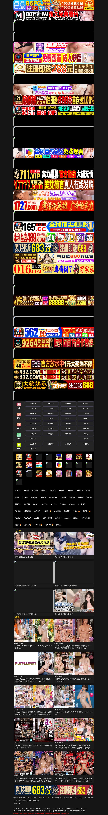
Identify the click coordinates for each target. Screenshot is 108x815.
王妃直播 (27, 504)
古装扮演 (33, 424)
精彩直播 (72, 497)
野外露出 (86, 418)
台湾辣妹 (33, 413)
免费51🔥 (76, 511)
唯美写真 (68, 434)
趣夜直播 (54, 504)
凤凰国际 (43, 497)
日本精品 (50, 408)
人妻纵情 (68, 444)
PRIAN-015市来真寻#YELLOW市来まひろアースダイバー (33, 646)
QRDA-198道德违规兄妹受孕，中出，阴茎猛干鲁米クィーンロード (34, 746)
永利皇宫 (37, 511)
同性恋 (86, 439)
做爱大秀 (67, 518)
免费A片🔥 (28, 525)
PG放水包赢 (53, 497)
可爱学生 (68, 424)
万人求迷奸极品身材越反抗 (26, 614)
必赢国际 (34, 497)
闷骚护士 (86, 429)
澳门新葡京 (81, 504)
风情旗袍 (33, 429)
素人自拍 (86, 408)
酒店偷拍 (89, 497)
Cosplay (68, 408)
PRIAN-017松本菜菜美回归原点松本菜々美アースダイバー (73, 680)
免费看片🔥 (47, 511)
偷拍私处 (45, 504)
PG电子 (61, 490)
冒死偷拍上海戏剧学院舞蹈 (66, 585)
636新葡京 (57, 511)
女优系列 (50, 424)
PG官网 (26, 490)
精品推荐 (33, 403)
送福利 (88, 490)
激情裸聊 (67, 511)
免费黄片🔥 (49, 525)
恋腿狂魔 (86, 424)
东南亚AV (86, 413)
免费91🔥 (18, 525)
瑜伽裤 (68, 429)
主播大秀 (18, 504)
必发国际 (72, 504)
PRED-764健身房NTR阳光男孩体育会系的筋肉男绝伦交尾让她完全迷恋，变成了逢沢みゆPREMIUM (33, 780)
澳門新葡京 (27, 511)
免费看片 (58, 518)
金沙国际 (37, 518)
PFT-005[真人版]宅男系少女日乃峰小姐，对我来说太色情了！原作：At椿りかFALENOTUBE (33, 713)
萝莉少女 (86, 403)
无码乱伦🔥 (87, 511)
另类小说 (33, 449)
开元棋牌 (35, 490)
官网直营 (44, 490)
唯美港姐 (68, 413)
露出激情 (50, 434)
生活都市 (33, 444)
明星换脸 (50, 429)
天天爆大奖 (27, 518)
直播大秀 (76, 518)
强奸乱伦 (50, 403)
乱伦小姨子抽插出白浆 (64, 614)
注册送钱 (70, 490)
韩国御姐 (50, 413)
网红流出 (68, 418)
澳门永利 (53, 490)
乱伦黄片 (36, 504)
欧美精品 (68, 403)
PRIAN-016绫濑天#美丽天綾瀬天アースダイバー (74, 713)
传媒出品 (33, 439)
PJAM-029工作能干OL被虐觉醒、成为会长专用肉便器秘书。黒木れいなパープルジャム (34, 680)
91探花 (51, 418)
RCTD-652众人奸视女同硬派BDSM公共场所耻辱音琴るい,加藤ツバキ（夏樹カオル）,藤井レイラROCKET (73, 780)
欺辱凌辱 (33, 418)
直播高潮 (63, 497)
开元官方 (18, 518)
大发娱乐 (18, 511)
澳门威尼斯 (86, 518)
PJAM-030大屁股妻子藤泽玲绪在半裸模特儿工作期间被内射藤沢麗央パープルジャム (73, 646)
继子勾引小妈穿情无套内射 (26, 585)
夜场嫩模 (63, 504)
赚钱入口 (59, 525)
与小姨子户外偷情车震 (64, 557)
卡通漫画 (33, 434)
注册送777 (79, 490)
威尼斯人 (18, 490)
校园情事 (50, 444)
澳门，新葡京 (47, 518)
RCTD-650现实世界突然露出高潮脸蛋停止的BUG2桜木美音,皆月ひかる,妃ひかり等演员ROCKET (73, 747)
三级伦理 (33, 408)
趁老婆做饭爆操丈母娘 (24, 557)
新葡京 (17, 497)
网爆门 (86, 434)
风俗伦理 (86, 444)
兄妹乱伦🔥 (39, 525)
